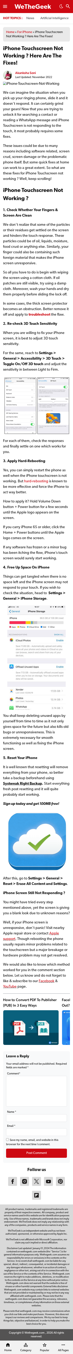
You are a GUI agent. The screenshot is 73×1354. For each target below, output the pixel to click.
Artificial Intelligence (54, 18)
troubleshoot (39, 315)
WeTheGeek (33, 7)
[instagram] (24, 1185)
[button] (61, 7)
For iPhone (24, 32)
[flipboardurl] (36, 1199)
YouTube (10, 987)
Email (11, 1126)
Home (10, 32)
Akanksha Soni (25, 73)
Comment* (13, 1073)
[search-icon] (68, 6)
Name (11, 1112)
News (30, 18)
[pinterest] (60, 1185)
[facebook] (12, 1185)
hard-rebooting (36, 481)
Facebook (46, 981)
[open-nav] (5, 6)
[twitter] (36, 1185)
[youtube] (48, 1185)
